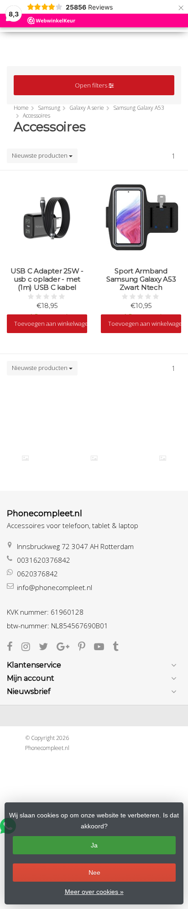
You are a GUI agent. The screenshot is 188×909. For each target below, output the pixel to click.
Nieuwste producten (40, 155)
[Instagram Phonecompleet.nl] (30, 647)
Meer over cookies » (94, 891)
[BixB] (25, 458)
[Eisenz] (94, 458)
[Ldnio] (162, 458)
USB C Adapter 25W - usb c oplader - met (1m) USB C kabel (47, 279)
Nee (94, 872)
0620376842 (37, 573)
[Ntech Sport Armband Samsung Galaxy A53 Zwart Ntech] (141, 216)
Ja (94, 845)
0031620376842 (43, 560)
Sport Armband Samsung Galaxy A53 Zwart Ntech (141, 279)
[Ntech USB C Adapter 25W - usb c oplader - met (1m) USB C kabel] (47, 216)
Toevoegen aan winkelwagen (50, 323)
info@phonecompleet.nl (54, 587)
